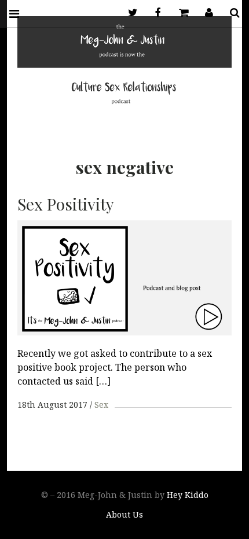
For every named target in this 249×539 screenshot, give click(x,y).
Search (230, 13)
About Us (124, 514)
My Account (205, 13)
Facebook (154, 13)
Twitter (128, 13)
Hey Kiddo (187, 494)
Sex (101, 404)
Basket (179, 13)
